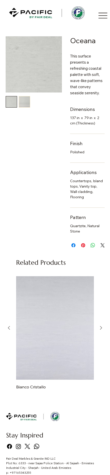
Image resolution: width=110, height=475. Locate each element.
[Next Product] (101, 328)
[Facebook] (9, 446)
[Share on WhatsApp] (93, 245)
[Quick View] (55, 328)
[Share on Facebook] (73, 245)
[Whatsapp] (36, 446)
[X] (27, 446)
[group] (55, 333)
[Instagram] (18, 446)
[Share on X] (103, 245)
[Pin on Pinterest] (83, 245)
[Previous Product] (9, 328)
